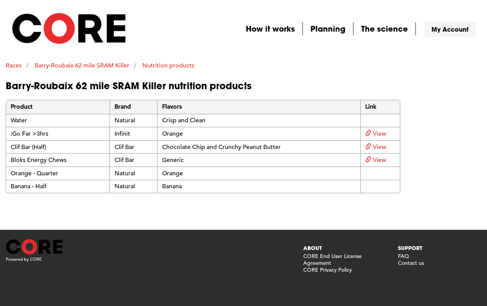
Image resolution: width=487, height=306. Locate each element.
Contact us (411, 263)
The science (384, 29)
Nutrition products (168, 65)
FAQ (403, 256)
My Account (450, 29)
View (378, 134)
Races (14, 65)
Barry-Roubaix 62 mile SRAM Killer (82, 65)
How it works (270, 29)
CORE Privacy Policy (327, 269)
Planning (327, 29)
